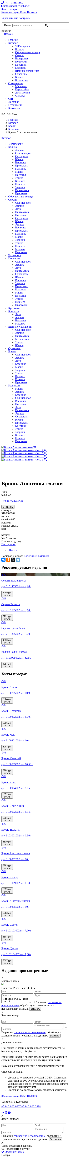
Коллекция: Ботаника (36, 555)
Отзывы (20, 95)
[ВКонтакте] (3, 560)
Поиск (8, 25)
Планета (20, 184)
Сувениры (21, 73)
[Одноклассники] (8, 560)
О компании (15, 83)
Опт (10, 98)
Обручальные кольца (27, 52)
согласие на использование (29, 1032)
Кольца (19, 49)
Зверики (20, 187)
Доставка (13, 101)
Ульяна (19, 177)
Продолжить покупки (17, 1148)
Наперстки (21, 58)
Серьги (19, 55)
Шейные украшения (27, 70)
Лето (18, 208)
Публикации (15, 104)
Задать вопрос (9, 9)
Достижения (22, 92)
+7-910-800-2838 (31, 1106)
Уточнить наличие (12, 500)
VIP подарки (22, 46)
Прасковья (21, 193)
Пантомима (22, 190)
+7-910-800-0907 (11, 1106)
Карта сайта (22, 89)
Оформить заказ (14, 1151)
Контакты (14, 108)
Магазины (21, 86)
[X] (13, 560)
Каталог (13, 42)
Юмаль (19, 159)
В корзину (8, 507)
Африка (19, 150)
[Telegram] (18, 560)
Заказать (35, 1009)
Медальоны (22, 339)
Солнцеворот (23, 153)
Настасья (20, 174)
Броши (19, 77)
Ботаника (20, 168)
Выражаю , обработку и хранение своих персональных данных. (31, 1005)
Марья (19, 171)
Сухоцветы (21, 156)
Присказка (21, 165)
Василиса (20, 162)
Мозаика (20, 249)
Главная (13, 39)
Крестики (21, 64)
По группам (8, 544)
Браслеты (20, 67)
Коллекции (21, 80)
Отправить (55, 1139)
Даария (19, 224)
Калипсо (20, 181)
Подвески (21, 61)
